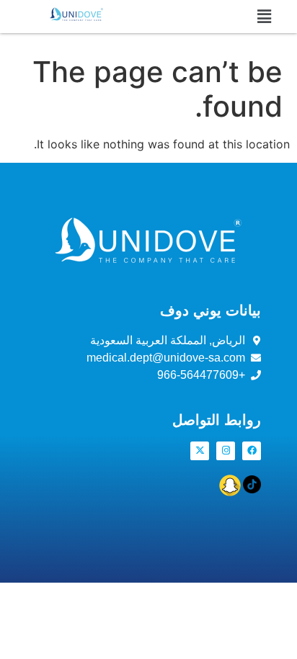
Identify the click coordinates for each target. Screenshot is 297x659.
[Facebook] (251, 450)
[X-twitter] (199, 450)
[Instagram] (225, 450)
